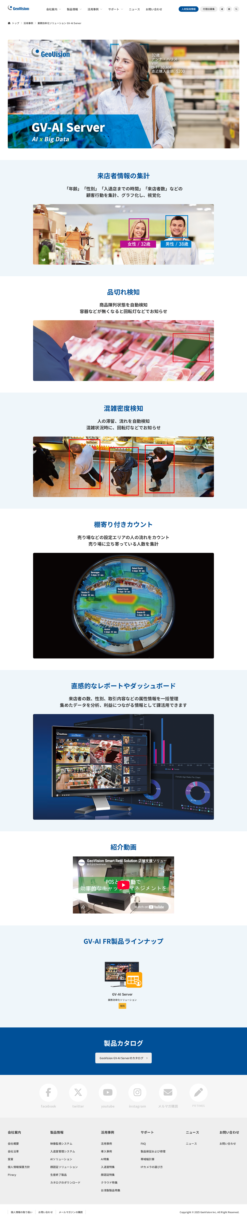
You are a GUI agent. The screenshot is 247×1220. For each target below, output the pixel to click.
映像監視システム (61, 1143)
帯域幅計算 (147, 1159)
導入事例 (106, 1151)
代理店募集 (209, 9)
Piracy (12, 1175)
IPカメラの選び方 (152, 1167)
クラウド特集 (109, 1182)
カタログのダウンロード (65, 1182)
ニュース (191, 1143)
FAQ (143, 1143)
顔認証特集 (108, 1175)
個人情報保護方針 (19, 1167)
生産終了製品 (58, 1175)
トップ (15, 23)
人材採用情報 (189, 9)
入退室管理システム (62, 1151)
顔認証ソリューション (64, 1167)
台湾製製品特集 (110, 1190)
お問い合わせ (228, 1143)
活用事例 (28, 23)
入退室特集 (108, 1167)
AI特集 (105, 1159)
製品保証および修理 (153, 1151)
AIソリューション (61, 1159)
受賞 (10, 1159)
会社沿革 (13, 1151)
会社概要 (13, 1143)
